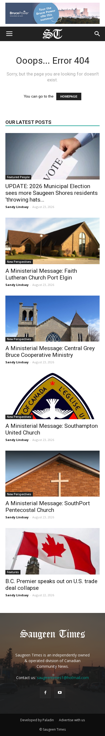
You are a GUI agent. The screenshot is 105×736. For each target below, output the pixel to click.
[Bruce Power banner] (52, 13)
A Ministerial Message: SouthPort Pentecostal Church (47, 506)
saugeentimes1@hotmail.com (63, 677)
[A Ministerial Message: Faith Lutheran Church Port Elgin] (52, 241)
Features (13, 572)
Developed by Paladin (37, 720)
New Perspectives (19, 262)
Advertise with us (72, 720)
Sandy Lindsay (17, 207)
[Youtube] (59, 692)
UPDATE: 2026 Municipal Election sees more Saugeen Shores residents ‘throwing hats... (51, 193)
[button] (97, 34)
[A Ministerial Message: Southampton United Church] (52, 396)
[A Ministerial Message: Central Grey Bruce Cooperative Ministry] (52, 319)
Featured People (18, 177)
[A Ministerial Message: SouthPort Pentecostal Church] (52, 474)
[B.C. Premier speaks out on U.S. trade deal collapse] (52, 551)
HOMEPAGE (68, 96)
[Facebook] (45, 692)
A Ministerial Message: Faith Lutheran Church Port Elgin (41, 274)
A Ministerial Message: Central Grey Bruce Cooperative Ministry (50, 351)
